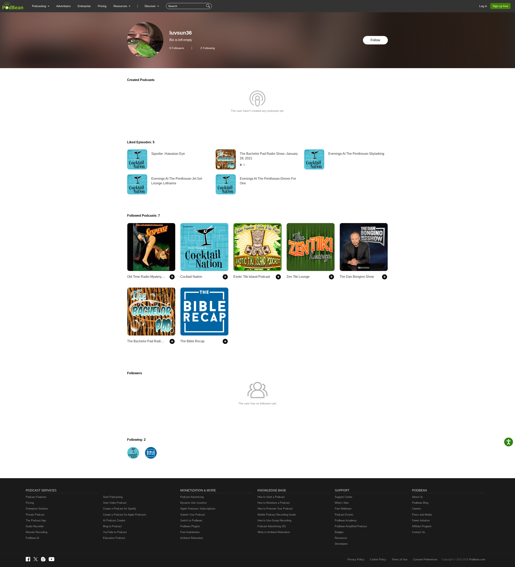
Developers (341, 543)
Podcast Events (344, 514)
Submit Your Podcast (192, 514)
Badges (339, 532)
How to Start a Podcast (271, 496)
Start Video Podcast (115, 502)
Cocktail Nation (191, 276)
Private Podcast (35, 514)
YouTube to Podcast (115, 532)
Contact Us (418, 532)
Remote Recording (36, 532)
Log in (483, 6)
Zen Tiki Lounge (298, 276)
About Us (417, 496)
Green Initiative (421, 520)
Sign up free (500, 6)
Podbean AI (32, 537)
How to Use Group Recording (274, 520)
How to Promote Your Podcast (275, 508)
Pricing (102, 6)
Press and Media (422, 514)
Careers (416, 508)
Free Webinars (343, 508)
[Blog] (43, 559)
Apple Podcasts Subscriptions (197, 508)
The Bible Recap (192, 341)
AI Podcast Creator (114, 520)
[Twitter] (35, 559)
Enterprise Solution (37, 508)
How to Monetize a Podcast (274, 502)
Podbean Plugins (190, 526)
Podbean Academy (346, 520)
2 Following (207, 48)
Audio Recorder (35, 526)
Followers (176, 48)
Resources (341, 537)
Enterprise (84, 6)
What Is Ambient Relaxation (274, 532)
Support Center (343, 496)
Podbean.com (477, 559)
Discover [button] (151, 6)
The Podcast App (36, 520)
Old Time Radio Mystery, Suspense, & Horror (146, 276)
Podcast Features (36, 496)
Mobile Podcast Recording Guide (277, 514)
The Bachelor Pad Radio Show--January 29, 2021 (269, 156)
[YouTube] (51, 559)
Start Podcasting (113, 496)
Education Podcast (114, 537)
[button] (40, 6)
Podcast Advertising (192, 496)
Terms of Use (399, 559)
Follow (375, 40)
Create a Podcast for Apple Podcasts (124, 514)
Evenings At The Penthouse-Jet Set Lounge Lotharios (176, 181)
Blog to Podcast (112, 526)
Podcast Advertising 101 (272, 526)
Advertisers (63, 6)
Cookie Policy (378, 559)
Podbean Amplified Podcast (351, 526)
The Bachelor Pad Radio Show (146, 341)
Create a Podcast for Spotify (119, 508)
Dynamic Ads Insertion (193, 502)
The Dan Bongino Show (357, 276)
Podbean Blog (420, 502)
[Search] (208, 6)
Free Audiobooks (190, 532)
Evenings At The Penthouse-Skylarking (356, 153)
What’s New (342, 502)
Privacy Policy (355, 559)
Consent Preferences (425, 559)
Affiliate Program (422, 526)
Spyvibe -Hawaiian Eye (168, 153)
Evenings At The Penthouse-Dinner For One (268, 181)
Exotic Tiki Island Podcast (251, 276)
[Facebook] (28, 559)
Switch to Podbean (191, 520)
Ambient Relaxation (191, 537)
